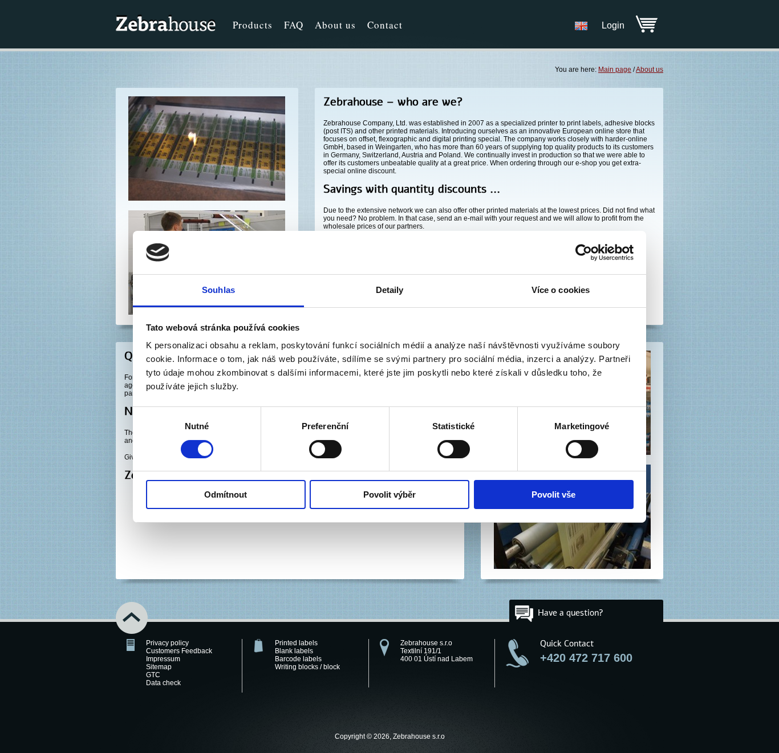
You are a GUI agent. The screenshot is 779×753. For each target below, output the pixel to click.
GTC (153, 675)
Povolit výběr (389, 494)
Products (253, 24)
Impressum (163, 659)
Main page (614, 70)
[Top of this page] (137, 619)
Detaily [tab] (390, 290)
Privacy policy (167, 643)
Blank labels (294, 651)
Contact (385, 24)
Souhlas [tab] (218, 290)
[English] (581, 25)
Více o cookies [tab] (560, 290)
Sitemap (159, 667)
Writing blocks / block (307, 667)
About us (335, 24)
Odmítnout (225, 494)
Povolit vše (553, 494)
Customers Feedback (179, 651)
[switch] (325, 449)
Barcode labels (298, 659)
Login (613, 25)
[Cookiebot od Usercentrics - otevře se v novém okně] (584, 252)
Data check (163, 683)
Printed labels (296, 643)
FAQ (293, 24)
